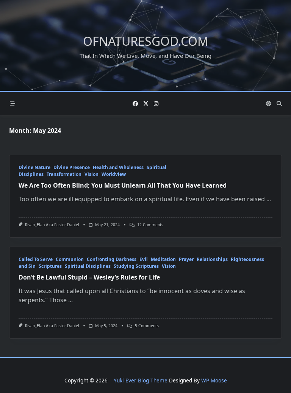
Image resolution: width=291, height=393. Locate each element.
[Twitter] (146, 104)
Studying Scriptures (136, 266)
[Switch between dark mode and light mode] (269, 103)
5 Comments (147, 325)
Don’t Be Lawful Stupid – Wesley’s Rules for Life (89, 277)
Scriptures (50, 266)
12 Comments (150, 224)
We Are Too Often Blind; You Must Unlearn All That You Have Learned (123, 185)
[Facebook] (135, 104)
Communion (70, 259)
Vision (91, 174)
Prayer (186, 259)
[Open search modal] (279, 103)
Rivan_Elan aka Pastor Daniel (52, 224)
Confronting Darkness (111, 259)
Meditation (163, 259)
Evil (143, 259)
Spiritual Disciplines (88, 266)
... (268, 199)
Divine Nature (34, 167)
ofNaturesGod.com (145, 41)
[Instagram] (156, 104)
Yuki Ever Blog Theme (140, 380)
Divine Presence (71, 167)
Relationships (212, 259)
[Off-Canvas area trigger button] (12, 103)
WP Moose (214, 380)
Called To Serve (36, 259)
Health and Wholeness (118, 167)
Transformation (64, 174)
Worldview (114, 174)
